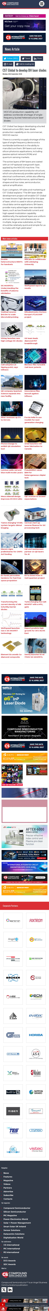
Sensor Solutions (12, 1230)
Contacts (8, 1199)
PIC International (12, 1249)
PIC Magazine (10, 1215)
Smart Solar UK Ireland (15, 1226)
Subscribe (8, 1195)
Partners (8, 1188)
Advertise (8, 1191)
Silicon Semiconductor (15, 1212)
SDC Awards (10, 1264)
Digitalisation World (13, 1238)
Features (8, 1177)
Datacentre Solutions (14, 1234)
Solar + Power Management (17, 1223)
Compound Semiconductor (17, 1208)
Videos (7, 1184)
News (6, 1173)
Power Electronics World (16, 1219)
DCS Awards (10, 1261)
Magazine (8, 1180)
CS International (11, 1245)
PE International (11, 1252)
